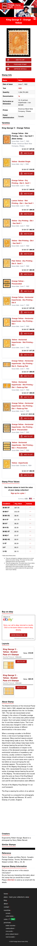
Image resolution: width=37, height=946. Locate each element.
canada (8, 913)
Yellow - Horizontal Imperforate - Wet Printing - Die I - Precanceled (23, 445)
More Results (16, 635)
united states (9, 916)
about (6, 903)
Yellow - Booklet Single (21, 161)
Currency (21, 499)
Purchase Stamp (20, 64)
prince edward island (12, 934)
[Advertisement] (18, 589)
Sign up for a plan (17, 493)
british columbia (10, 925)
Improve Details (20, 69)
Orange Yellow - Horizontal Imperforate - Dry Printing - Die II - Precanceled (22, 427)
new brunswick (10, 937)
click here (11, 880)
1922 (20, 88)
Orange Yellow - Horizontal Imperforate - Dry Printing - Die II (22, 300)
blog (5, 900)
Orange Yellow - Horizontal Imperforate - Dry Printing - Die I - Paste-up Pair (22, 406)
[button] (30, 507)
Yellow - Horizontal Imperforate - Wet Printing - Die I (23, 342)
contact (6, 907)
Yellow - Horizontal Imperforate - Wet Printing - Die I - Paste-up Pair (23, 384)
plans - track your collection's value (16, 897)
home (6, 893)
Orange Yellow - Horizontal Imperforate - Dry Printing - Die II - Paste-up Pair (22, 363)
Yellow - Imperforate (20, 463)
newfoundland (10, 928)
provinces (7, 922)
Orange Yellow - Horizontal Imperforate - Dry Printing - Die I (22, 321)
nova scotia (9, 931)
